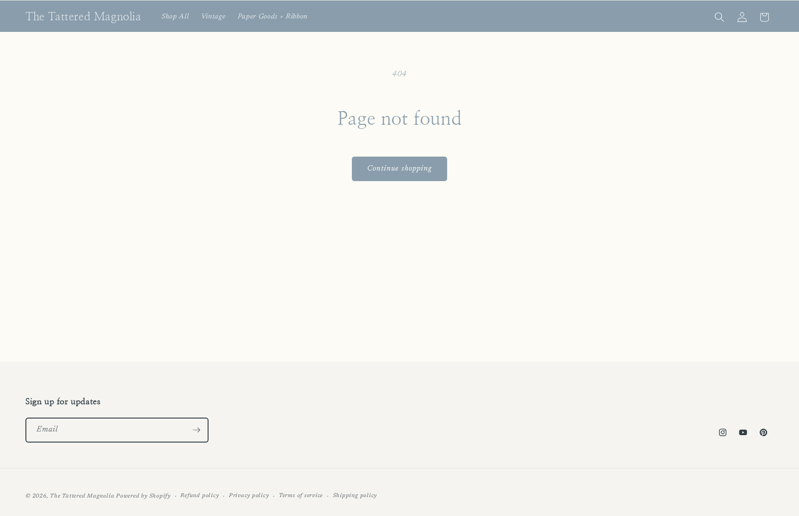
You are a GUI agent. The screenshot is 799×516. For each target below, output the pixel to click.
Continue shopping (399, 168)
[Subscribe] (196, 430)
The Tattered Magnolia (82, 496)
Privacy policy (249, 495)
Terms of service (301, 495)
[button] (719, 17)
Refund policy (199, 495)
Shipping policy (355, 495)
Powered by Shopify (143, 496)
